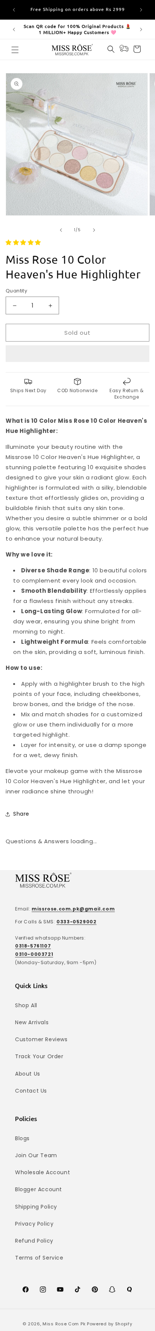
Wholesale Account (42, 1172)
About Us (27, 1073)
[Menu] (15, 50)
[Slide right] (94, 230)
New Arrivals (32, 1022)
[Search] (111, 49)
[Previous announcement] (14, 10)
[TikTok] (77, 1289)
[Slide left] (61, 230)
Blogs (22, 1138)
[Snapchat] (112, 1289)
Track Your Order (39, 1056)
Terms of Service (39, 1257)
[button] (24, 242)
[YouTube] (60, 1289)
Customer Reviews (41, 1039)
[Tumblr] (129, 1289)
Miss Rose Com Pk (64, 1324)
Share (21, 814)
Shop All (26, 1005)
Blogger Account (38, 1189)
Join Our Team (36, 1155)
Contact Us (31, 1090)
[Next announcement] (141, 10)
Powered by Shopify (109, 1324)
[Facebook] (25, 1289)
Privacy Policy (34, 1223)
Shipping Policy (36, 1206)
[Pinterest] (95, 1289)
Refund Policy (34, 1240)
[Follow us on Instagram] (43, 1289)
